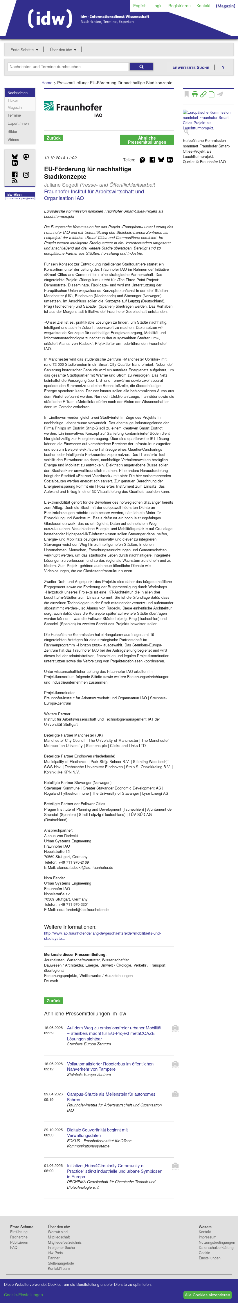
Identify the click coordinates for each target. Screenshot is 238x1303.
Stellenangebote (61, 1263)
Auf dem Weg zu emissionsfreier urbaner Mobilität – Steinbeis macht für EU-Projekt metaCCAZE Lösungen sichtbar (114, 1033)
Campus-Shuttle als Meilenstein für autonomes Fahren (111, 1096)
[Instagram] (24, 175)
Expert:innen (18, 123)
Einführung (19, 1231)
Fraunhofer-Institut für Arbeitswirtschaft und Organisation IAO (94, 194)
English (140, 5)
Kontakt (203, 5)
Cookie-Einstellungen (210, 1255)
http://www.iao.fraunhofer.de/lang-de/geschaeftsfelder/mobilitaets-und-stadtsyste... (102, 935)
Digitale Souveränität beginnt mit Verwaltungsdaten (97, 1132)
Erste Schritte (22, 49)
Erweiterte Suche (190, 67)
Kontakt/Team (59, 1268)
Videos (13, 139)
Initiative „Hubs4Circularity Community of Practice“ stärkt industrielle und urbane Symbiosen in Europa (114, 1170)
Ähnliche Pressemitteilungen (147, 140)
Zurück (54, 138)
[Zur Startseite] (119, 34)
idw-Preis (55, 1252)
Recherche (19, 1237)
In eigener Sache (61, 1247)
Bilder (12, 131)
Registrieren (179, 5)
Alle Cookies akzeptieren (207, 1295)
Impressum (207, 1237)
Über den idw (61, 49)
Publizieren (19, 1242)
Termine (14, 115)
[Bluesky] (13, 157)
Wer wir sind (58, 1231)
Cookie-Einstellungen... (25, 1295)
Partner (53, 1258)
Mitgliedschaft (59, 1237)
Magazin (15, 107)
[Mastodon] (24, 157)
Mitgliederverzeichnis (65, 1242)
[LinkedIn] (13, 163)
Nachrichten (18, 92)
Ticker (13, 100)
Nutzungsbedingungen (217, 1242)
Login (157, 5)
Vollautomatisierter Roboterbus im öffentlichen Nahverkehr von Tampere (110, 1066)
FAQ (13, 1247)
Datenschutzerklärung (216, 1247)
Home (47, 82)
